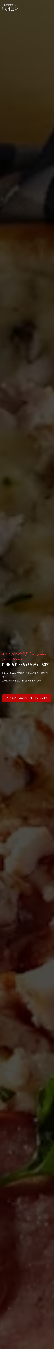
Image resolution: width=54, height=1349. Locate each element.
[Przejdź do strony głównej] (10, 7)
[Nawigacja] (49, 7)
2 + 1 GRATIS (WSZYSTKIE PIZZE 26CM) (27, 697)
